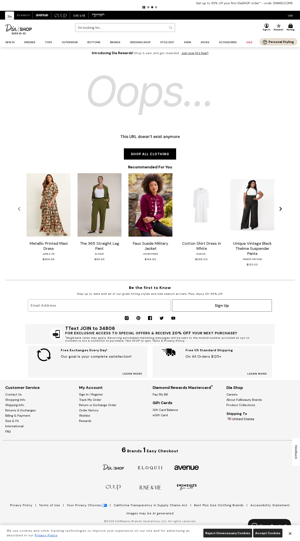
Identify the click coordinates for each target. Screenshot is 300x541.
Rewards (85, 421)
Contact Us (13, 394)
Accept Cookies (267, 533)
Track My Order (90, 400)
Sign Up (222, 305)
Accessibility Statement (270, 505)
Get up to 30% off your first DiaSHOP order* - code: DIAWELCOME (150, 3)
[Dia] (113, 467)
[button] (144, 7)
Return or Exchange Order (97, 405)
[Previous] (19, 209)
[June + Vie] (150, 487)
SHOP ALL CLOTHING (150, 154)
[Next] (280, 209)
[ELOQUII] (150, 467)
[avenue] (186, 467)
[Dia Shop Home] (18, 29)
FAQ (8, 431)
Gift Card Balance (165, 410)
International (14, 426)
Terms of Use (50, 505)
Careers (232, 394)
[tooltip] (9, 15)
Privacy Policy (22, 505)
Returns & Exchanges (20, 410)
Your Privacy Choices (84, 505)
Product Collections (240, 405)
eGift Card (160, 415)
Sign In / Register (91, 394)
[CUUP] (113, 487)
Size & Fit (12, 421)
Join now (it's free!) (194, 53)
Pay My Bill (160, 394)
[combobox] (125, 27)
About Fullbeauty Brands (244, 400)
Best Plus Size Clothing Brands (219, 505)
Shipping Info (14, 405)
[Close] (290, 533)
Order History (89, 410)
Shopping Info (15, 400)
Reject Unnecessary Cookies (227, 533)
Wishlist (84, 416)
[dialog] (290, 15)
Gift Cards (162, 402)
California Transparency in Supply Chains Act (151, 505)
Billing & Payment (17, 416)
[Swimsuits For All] (187, 487)
